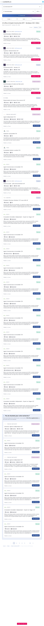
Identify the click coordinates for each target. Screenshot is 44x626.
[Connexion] (43, 2)
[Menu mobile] (1, 2)
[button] (39, 6)
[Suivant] (33, 543)
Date (40, 27)
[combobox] (22, 6)
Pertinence (36, 27)
